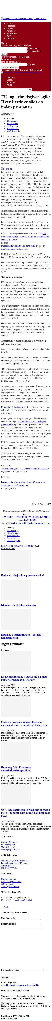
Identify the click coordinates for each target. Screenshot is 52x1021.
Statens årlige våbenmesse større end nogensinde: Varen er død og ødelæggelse (24, 723)
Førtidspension (13, 126)
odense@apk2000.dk (10, 849)
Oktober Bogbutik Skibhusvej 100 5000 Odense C (9, 844)
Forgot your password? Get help (15, 57)
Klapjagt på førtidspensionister (18, 604)
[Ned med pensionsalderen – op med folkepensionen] (16, 629)
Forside (10, 23)
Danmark (11, 77)
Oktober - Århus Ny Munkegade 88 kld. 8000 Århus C (11, 881)
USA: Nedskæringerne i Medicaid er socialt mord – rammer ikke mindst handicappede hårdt (25, 812)
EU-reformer (12, 123)
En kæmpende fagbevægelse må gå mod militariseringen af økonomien (24, 678)
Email (8, 924)
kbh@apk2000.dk (9, 868)
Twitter (10, 28)
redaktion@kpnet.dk (23, 900)
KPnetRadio (12, 33)
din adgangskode (34, 51)
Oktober (10, 38)
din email (31, 64)
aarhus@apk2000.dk (10, 886)
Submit (5, 978)
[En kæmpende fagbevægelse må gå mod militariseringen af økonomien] (16, 671)
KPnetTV (11, 31)
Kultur (9, 85)
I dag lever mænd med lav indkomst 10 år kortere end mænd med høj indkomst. (25, 236)
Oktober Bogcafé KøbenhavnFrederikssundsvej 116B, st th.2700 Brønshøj (14, 863)
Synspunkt (11, 82)
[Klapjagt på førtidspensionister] (16, 599)
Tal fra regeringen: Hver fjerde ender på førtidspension (25, 468)
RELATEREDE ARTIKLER (15, 546)
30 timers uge (12, 121)
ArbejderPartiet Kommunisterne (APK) (20, 985)
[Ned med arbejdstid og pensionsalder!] (16, 570)
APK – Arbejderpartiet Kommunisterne (31, 523)
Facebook (11, 26)
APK (9, 36)
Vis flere (4, 831)
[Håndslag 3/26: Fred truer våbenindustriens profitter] (16, 762)
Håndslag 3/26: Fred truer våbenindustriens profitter (16, 769)
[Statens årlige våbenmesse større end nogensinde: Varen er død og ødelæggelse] (16, 716)
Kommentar (10, 970)
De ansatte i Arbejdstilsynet (13, 407)
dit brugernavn (33, 48)
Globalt (10, 80)
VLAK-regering (14, 131)
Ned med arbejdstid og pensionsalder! (22, 575)
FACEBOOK (30, 520)
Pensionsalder (13, 128)
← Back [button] (4, 907)
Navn (8, 918)
